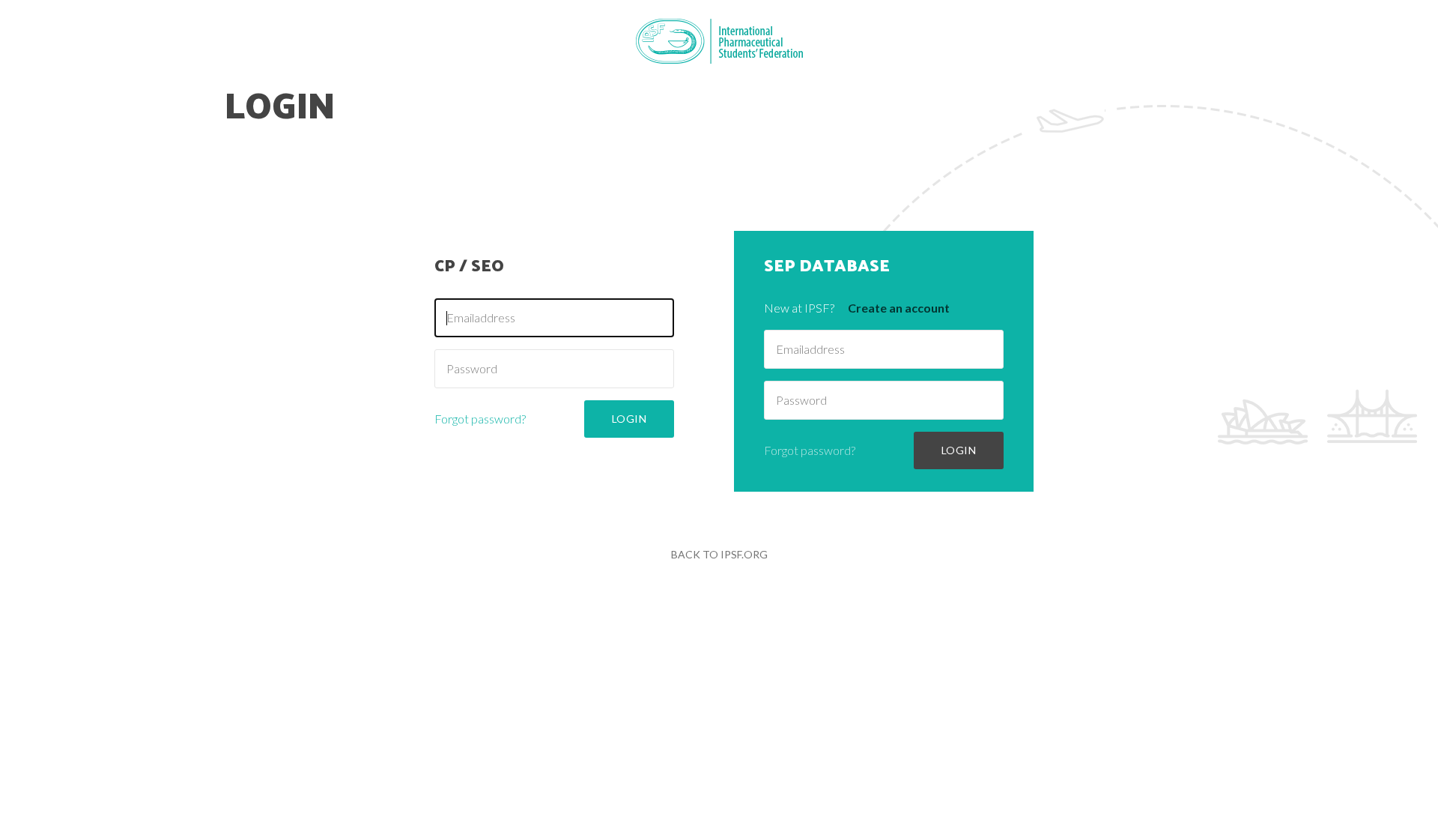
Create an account (899, 308)
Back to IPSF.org (719, 554)
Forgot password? (480, 418)
